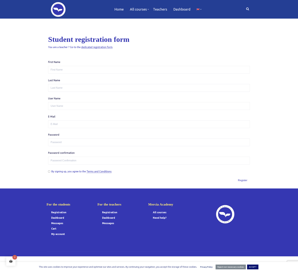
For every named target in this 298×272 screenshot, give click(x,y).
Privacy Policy (206, 267)
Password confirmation (61, 152)
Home (119, 9)
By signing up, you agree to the (81, 171)
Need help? (160, 217)
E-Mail (51, 116)
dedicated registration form (97, 47)
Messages (57, 223)
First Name (54, 62)
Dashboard (181, 9)
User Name (54, 98)
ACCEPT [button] (253, 267)
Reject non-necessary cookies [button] (230, 267)
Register (242, 180)
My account (58, 234)
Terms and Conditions (99, 171)
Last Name (54, 80)
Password (53, 134)
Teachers (160, 9)
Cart (53, 228)
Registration (58, 212)
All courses (138, 9)
